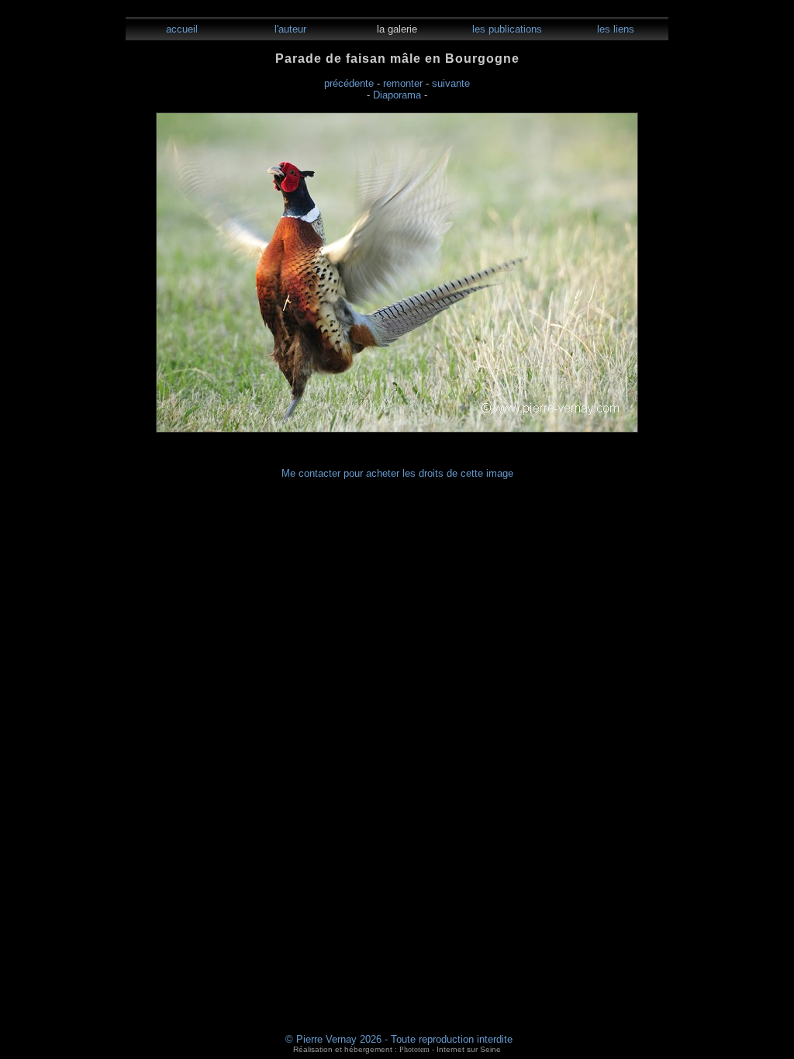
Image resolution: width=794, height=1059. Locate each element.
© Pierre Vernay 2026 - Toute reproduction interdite (399, 1039)
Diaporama (397, 95)
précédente (349, 83)
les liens (614, 29)
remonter (403, 83)
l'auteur (289, 29)
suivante (451, 83)
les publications (506, 29)
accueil (180, 29)
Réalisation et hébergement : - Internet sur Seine (397, 1049)
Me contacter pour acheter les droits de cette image (397, 473)
